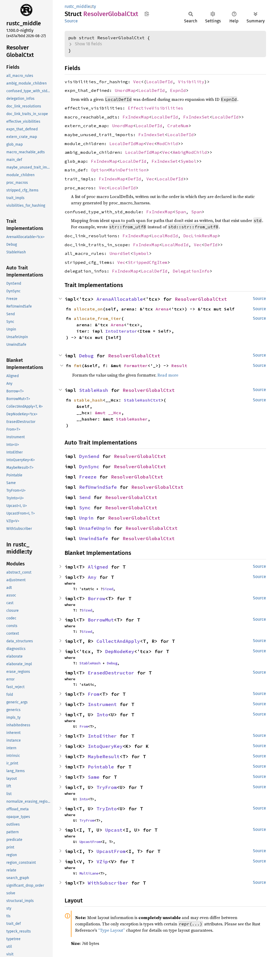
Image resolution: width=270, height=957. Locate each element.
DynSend (89, 456)
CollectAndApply (118, 641)
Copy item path (146, 13)
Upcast (114, 830)
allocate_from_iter (97, 318)
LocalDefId (159, 81)
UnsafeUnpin (95, 528)
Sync (85, 508)
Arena (162, 309)
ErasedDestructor (111, 673)
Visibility (191, 81)
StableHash (93, 390)
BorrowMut (101, 620)
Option (99, 169)
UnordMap (125, 90)
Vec (137, 81)
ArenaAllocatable (120, 299)
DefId (134, 178)
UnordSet (120, 253)
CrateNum (178, 125)
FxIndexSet (196, 117)
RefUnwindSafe (98, 487)
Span (180, 211)
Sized (108, 588)
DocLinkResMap (200, 235)
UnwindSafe (93, 538)
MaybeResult (104, 756)
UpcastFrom (89, 841)
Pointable (101, 767)
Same (93, 777)
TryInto (107, 809)
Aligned (98, 567)
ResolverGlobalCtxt (201, 299)
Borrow (96, 598)
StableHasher (132, 419)
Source (71, 20)
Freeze (88, 477)
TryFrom (107, 787)
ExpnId (178, 90)
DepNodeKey (119, 651)
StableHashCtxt (142, 400)
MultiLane (88, 873)
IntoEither (102, 736)
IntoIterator (121, 331)
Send (85, 497)
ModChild (167, 143)
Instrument (102, 704)
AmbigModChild (190, 152)
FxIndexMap (136, 117)
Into (102, 715)
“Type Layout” (111, 930)
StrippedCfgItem (147, 262)
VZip (102, 862)
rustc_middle (77, 6)
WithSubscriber (108, 883)
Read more (167, 375)
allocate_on (88, 309)
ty (94, 6)
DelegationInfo (191, 271)
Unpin (86, 518)
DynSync (89, 466)
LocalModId (165, 235)
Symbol (188, 161)
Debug (86, 356)
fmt (78, 365)
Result (179, 365)
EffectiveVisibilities (155, 108)
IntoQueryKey (105, 746)
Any (92, 577)
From (93, 694)
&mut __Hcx (108, 412)
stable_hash (88, 400)
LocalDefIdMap (126, 143)
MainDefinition (127, 169)
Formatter (136, 365)
